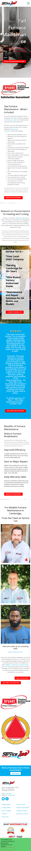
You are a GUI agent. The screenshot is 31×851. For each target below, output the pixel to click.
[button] (28, 3)
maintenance (15, 665)
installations (8, 665)
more (5, 666)
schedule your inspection (12, 120)
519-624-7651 (7, 793)
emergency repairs (24, 665)
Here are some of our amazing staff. (15, 647)
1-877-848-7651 (11, 795)
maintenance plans (20, 218)
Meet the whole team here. (15, 652)
